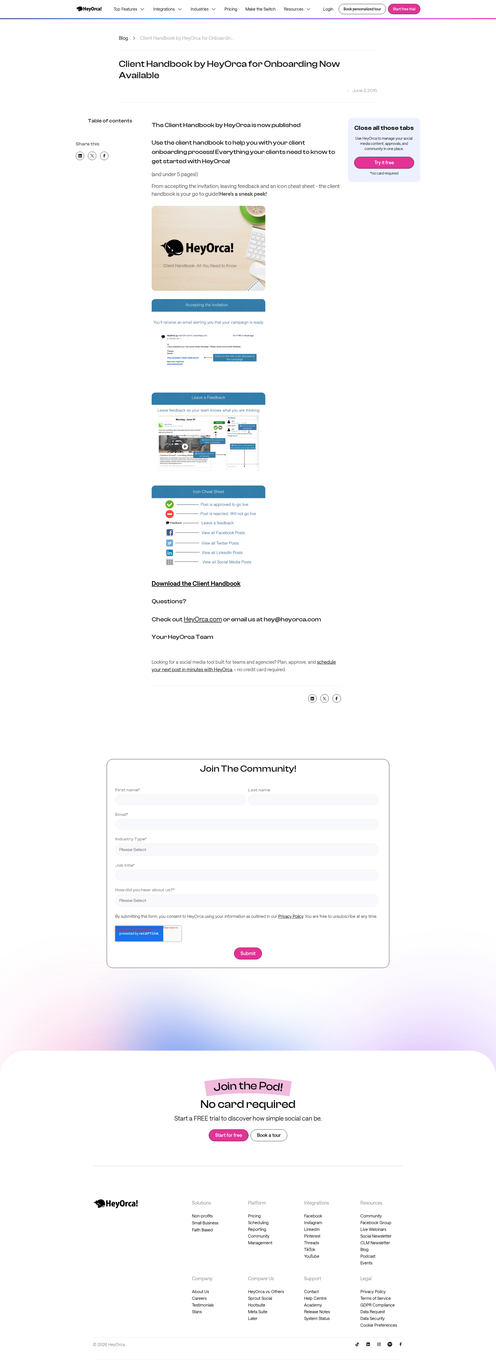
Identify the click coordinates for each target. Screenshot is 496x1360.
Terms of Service (375, 1298)
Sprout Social (260, 1298)
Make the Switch (260, 8)
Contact (311, 1291)
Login (328, 8)
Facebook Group (375, 1222)
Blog (123, 38)
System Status (317, 1318)
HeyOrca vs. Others (266, 1291)
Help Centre (315, 1298)
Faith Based (202, 1229)
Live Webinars (373, 1229)
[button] (129, 9)
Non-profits (202, 1215)
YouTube (311, 1256)
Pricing (230, 8)
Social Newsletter (376, 1235)
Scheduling (258, 1222)
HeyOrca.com (203, 619)
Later (253, 1318)
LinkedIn (312, 1229)
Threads (311, 1242)
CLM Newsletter (375, 1242)
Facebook (313, 1215)
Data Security (372, 1318)
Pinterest (312, 1235)
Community (371, 1215)
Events (366, 1262)
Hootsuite (256, 1304)
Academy (313, 1304)
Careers (199, 1298)
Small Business (205, 1222)
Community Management (260, 1239)
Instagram (313, 1222)
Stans (197, 1311)
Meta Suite (257, 1311)
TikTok (309, 1249)
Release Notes (317, 1311)
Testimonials (203, 1304)
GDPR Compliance (377, 1304)
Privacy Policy (290, 916)
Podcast (367, 1256)
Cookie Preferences (378, 1325)
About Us (200, 1291)
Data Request (372, 1311)
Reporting (257, 1229)
